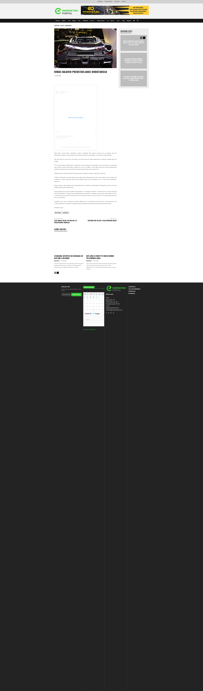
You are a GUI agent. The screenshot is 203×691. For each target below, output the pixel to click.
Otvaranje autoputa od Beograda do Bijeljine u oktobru (68, 257)
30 (93, 297)
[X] (143, 2)
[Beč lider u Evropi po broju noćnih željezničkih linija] (101, 243)
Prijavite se (76, 294)
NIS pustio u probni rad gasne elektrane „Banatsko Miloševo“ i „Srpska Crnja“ (134, 78)
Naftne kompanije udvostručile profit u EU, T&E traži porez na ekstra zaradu (133, 43)
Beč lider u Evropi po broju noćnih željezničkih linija (100, 257)
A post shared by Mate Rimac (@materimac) (76, 147)
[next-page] (58, 273)
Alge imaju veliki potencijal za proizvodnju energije (65, 222)
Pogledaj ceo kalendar (89, 329)
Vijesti (62, 25)
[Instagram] (138, 2)
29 (90, 297)
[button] (138, 21)
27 (84, 297)
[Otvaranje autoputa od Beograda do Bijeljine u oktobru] (69, 243)
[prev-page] (55, 273)
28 (87, 297)
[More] (101, 79)
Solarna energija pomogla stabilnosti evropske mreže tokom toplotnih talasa (133, 60)
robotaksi (65, 212)
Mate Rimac (58, 212)
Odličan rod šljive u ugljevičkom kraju (102, 221)
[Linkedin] (141, 2)
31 (96, 297)
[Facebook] (136, 2)
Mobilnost (68, 25)
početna (56, 25)
